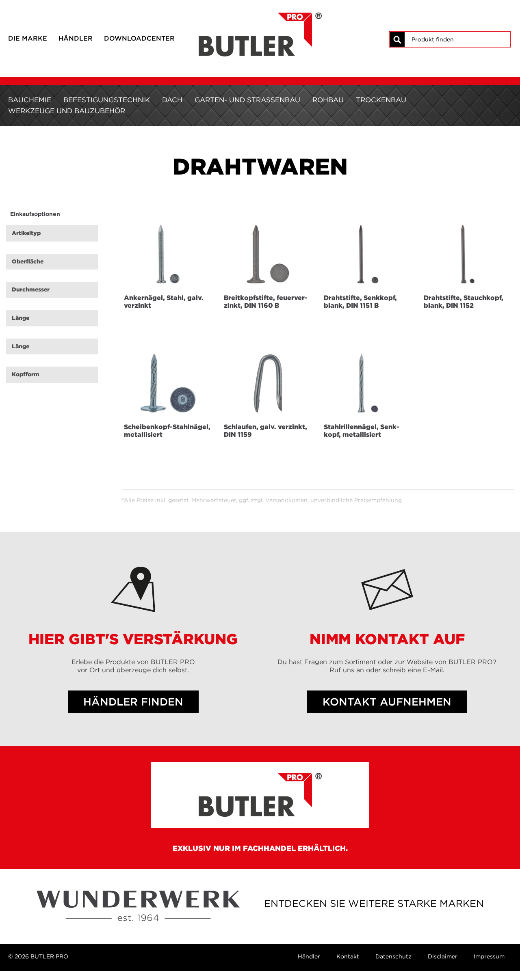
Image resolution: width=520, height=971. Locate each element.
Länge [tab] (20, 318)
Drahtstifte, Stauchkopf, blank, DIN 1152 (463, 301)
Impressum (489, 956)
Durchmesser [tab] (31, 289)
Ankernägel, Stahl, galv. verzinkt (164, 301)
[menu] (260, 106)
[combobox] (457, 39)
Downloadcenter (139, 38)
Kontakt (347, 956)
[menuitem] (29, 100)
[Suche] (397, 39)
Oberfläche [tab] (27, 261)
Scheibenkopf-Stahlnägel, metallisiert (167, 430)
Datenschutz (393, 956)
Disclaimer (442, 956)
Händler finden (133, 701)
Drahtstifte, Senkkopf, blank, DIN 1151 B (360, 301)
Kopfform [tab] (25, 374)
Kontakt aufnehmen (387, 701)
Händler (75, 38)
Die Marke (27, 38)
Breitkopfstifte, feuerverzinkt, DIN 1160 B (266, 301)
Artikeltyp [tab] (26, 233)
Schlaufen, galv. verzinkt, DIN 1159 (265, 430)
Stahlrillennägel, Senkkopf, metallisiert (361, 430)
